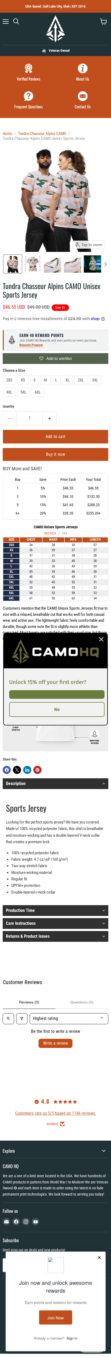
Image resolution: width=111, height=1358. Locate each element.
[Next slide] (105, 264)
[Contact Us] (82, 100)
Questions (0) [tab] (81, 1002)
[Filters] (21, 1018)
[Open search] (8, 1018)
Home (7, 133)
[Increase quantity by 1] (50, 418)
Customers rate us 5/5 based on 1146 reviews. (55, 1113)
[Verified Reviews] (28, 73)
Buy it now (55, 454)
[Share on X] (17, 770)
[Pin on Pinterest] (37, 770)
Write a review (55, 1043)
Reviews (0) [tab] (29, 1002)
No (57, 709)
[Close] (101, 639)
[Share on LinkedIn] (27, 770)
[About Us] (82, 73)
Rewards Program (31, 345)
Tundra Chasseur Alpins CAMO (42, 133)
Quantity (8, 406)
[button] (13, 264)
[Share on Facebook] (7, 770)
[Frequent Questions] (28, 100)
